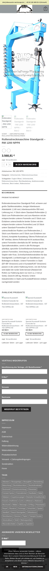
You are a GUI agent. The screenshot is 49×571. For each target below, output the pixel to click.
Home (4, 468)
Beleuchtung (6, 485)
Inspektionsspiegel (17, 497)
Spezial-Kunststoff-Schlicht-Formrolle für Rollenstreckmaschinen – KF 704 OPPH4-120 (36, 325)
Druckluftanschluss (20, 485)
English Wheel (17, 179)
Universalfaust (7, 520)
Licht (21, 501)
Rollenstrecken (25, 183)
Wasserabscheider (8, 524)
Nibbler (15, 505)
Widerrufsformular (9, 450)
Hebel (40, 493)
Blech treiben (14, 183)
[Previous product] (8, 150)
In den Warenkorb (26, 165)
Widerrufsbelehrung (10, 446)
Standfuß (5, 512)
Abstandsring (38, 482)
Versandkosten (11, 160)
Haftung (5, 441)
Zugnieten (29, 524)
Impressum (6, 428)
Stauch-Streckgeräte (18, 512)
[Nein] (45, 560)
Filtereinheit (32, 489)
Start (4, 134)
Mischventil (6, 505)
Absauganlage (16, 482)
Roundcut (13, 508)
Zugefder (20, 524)
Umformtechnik (17, 134)
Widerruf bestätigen (16, 409)
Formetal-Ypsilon (8, 493)
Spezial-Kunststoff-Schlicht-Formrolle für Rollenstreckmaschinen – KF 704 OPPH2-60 (12, 325)
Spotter (39, 508)
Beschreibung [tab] (8, 193)
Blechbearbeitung (25, 181)
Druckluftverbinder (35, 485)
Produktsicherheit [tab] (10, 197)
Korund (4, 501)
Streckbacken (7, 516)
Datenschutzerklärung (32, 567)
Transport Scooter (35, 516)
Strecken (17, 516)
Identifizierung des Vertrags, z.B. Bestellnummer (22, 367)
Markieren (38, 501)
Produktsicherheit (9, 455)
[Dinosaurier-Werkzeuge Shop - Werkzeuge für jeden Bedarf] (24, 9)
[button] (3, 9)
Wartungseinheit (26, 520)
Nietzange (23, 505)
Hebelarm (5, 497)
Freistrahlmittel (21, 493)
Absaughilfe (27, 482)
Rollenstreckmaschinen (13, 136)
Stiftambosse (32, 512)
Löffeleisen (29, 501)
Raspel (4, 508)
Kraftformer (13, 501)
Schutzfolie (31, 508)
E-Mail (5, 377)
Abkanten (5, 482)
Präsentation (40, 505)
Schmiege (21, 508)
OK (7, 567)
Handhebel (32, 493)
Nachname (6, 397)
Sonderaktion (7, 464)
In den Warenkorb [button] (11, 333)
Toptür (25, 516)
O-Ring (31, 505)
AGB (4, 432)
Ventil (16, 520)
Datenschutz (7, 437)
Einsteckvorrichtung (19, 489)
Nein (15, 567)
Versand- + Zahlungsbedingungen (16, 459)
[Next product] (4, 150)
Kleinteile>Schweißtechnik (35, 497)
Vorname (5, 387)
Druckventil (6, 489)
